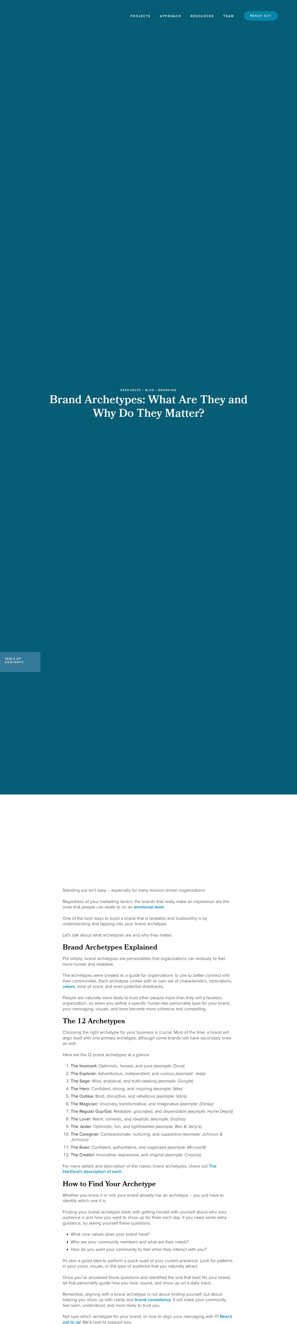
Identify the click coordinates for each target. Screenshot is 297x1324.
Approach (170, 16)
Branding (167, 390)
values (69, 986)
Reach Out (261, 16)
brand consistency (153, 1299)
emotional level (149, 907)
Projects (140, 16)
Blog (150, 390)
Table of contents (14, 660)
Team (228, 16)
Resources (202, 16)
